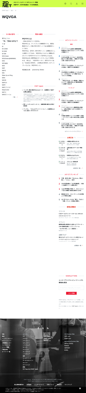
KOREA (66, 350)
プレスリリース (6, 345)
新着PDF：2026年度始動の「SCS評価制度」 (26, 4)
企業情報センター (6, 343)
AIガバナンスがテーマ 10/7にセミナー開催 (26, 2)
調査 (24, 367)
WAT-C (4, 92)
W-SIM (4, 53)
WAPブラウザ (6, 87)
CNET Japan (75, 306)
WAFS (4, 70)
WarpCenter (5, 90)
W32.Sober (5, 56)
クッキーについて (39, 384)
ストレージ (26, 349)
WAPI (3, 85)
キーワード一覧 (6, 351)
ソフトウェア (26, 345)
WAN (3, 77)
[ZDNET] (7, 3)
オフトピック (26, 364)
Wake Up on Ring (7, 75)
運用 (24, 356)
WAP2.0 (4, 82)
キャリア (25, 362)
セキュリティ (26, 343)
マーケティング (27, 358)
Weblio (42, 69)
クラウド (25, 338)
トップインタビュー (7, 338)
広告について (50, 384)
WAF (3, 68)
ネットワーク (26, 351)
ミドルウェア (26, 354)
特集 (3, 334)
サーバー (25, 347)
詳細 (33, 391)
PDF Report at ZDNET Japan (30, 369)
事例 (3, 336)
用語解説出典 (26, 69)
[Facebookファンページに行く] (38, 328)
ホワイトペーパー (6, 340)
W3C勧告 (5, 63)
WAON (4, 80)
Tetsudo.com (47, 340)
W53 (3, 65)
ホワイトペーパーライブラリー (73, 131)
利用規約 (29, 384)
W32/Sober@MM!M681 (9, 58)
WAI (3, 73)
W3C (3, 61)
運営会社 (59, 384)
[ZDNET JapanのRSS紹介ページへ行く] (47, 328)
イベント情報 (5, 347)
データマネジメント (28, 360)
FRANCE (66, 345)
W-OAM (4, 51)
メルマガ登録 (71, 293)
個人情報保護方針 (19, 384)
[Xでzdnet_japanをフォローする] (43, 328)
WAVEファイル (6, 94)
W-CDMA (5, 49)
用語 (12, 10)
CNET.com (67, 336)
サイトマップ (68, 384)
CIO (24, 336)
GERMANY (67, 348)
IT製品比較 (5, 349)
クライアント (26, 340)
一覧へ (14, 97)
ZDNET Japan (5, 10)
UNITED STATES (68, 343)
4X (44, 334)
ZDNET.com (67, 338)
